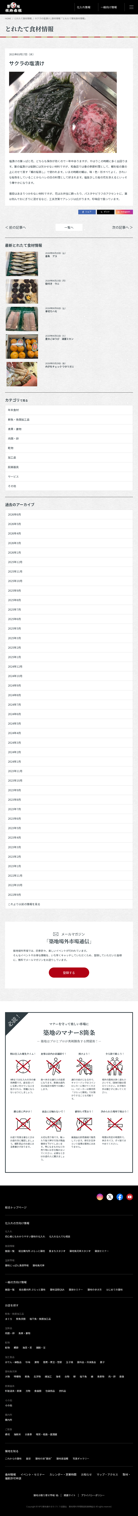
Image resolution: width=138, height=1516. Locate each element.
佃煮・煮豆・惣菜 (52, 1362)
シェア (88, 211)
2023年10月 (15, 780)
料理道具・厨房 (13, 1391)
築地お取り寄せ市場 (44, 1495)
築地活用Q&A (57, 1289)
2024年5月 (14, 723)
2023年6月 (14, 818)
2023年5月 (14, 828)
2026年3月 (14, 543)
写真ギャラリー (81, 1458)
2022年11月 (15, 875)
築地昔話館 (62, 1458)
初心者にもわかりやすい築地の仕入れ (25, 1236)
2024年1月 (14, 761)
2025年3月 (14, 638)
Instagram (125, 211)
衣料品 (62, 1391)
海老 (58, 1376)
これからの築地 (13, 1458)
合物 (67, 1376)
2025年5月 (14, 628)
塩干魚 (83, 1376)
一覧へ (69, 227)
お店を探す (12, 1305)
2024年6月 (14, 714)
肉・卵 (111, 1376)
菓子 (102, 1362)
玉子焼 (69, 1362)
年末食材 (13, 410)
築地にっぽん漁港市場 (17, 1265)
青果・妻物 (14, 429)
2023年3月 (14, 847)
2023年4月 (14, 837)
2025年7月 (14, 609)
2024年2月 (14, 752)
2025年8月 (14, 600)
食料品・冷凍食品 (86, 1362)
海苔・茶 (27, 1347)
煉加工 (48, 1376)
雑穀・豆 (40, 1347)
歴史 (28, 1458)
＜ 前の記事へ (15, 227)
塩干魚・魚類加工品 (40, 1318)
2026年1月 (14, 552)
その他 (12, 486)
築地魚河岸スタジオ (80, 1251)
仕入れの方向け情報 (17, 1223)
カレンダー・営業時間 (62, 1474)
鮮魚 (27, 1376)
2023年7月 (14, 809)
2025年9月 (14, 590)
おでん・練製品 (13, 1362)
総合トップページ (16, 1207)
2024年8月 (14, 695)
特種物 (17, 1376)
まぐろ (8, 1318)
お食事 (28, 1434)
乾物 (10, 448)
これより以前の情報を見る (24, 904)
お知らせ (86, 1474)
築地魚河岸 (38, 1265)
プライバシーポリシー (93, 1495)
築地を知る (12, 1451)
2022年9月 (14, 895)
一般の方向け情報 (16, 1282)
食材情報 (10, 1474)
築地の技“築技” (43, 1458)
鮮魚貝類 (21, 1318)
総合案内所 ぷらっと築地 (32, 1251)
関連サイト (70, 1495)
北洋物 (37, 1376)
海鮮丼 (17, 1434)
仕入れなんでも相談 (59, 1236)
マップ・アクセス (107, 1474)
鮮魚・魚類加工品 (18, 419)
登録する (69, 972)
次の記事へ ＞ (122, 227)
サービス (13, 476)
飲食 (121, 1376)
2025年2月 (14, 647)
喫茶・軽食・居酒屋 (46, 1434)
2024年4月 (14, 733)
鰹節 (16, 1347)
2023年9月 (14, 790)
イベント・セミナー (33, 1474)
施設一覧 (9, 1251)
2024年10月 (15, 676)
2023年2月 (14, 856)
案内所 (8, 1419)
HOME (8, 18)
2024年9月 (14, 685)
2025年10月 (15, 581)
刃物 (28, 1391)
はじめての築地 (114, 1289)
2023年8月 (14, 799)
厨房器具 (13, 467)
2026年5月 (14, 524)
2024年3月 (14, 742)
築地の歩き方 (95, 1289)
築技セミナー (102, 1251)
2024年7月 (14, 704)
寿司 (7, 1434)
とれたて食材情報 (23, 18)
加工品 (12, 457)
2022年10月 (15, 885)
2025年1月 (14, 657)
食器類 (37, 1391)
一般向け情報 (109, 7)
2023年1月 (14, 866)
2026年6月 (14, 514)
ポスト (107, 211)
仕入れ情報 (83, 7)
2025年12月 (15, 562)
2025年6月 (14, 619)
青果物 (100, 1376)
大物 (7, 1376)
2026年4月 (14, 533)
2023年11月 (15, 771)
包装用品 (50, 1391)
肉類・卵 (13, 438)
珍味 (28, 1362)
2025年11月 (15, 571)
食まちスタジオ (57, 1251)
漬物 (36, 1362)
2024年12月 (15, 666)
